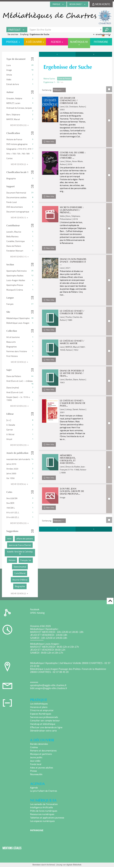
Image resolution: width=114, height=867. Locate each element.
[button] (20, 65)
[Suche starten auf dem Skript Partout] (107, 29)
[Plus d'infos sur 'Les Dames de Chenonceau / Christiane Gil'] (50, 109)
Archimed (50, 865)
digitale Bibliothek (73, 865)
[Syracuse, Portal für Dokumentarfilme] (57, 17)
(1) (18, 217)
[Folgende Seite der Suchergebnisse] (94, 54)
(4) (18, 484)
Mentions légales (12, 848)
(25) (18, 125)
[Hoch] (110, 601)
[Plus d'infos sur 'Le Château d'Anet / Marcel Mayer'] (50, 348)
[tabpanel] (57, 325)
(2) (18, 164)
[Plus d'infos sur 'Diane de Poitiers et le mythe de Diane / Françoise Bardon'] (50, 377)
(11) (18, 256)
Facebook (34, 609)
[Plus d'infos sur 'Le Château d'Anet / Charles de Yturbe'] (50, 318)
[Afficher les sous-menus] (63, 4)
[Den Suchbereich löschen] (101, 29)
